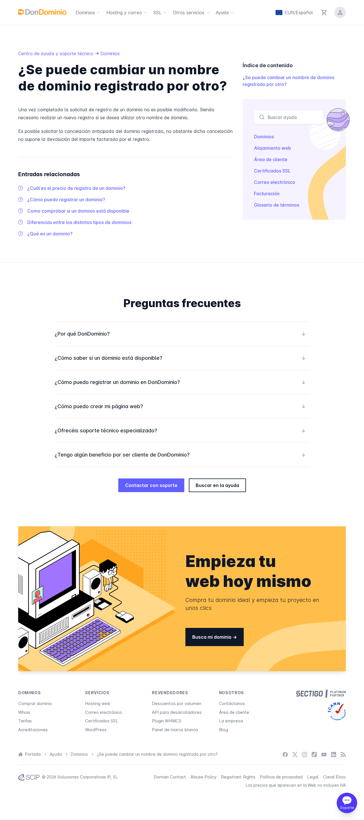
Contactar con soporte (151, 485)
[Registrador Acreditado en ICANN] (337, 711)
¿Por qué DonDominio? (180, 334)
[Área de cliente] (340, 12)
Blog (223, 729)
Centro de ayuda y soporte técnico (56, 53)
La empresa (231, 721)
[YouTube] (323, 754)
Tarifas (25, 721)
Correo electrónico (274, 182)
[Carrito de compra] (324, 12)
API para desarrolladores (177, 712)
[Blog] (343, 754)
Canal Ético (334, 777)
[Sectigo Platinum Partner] (321, 694)
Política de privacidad (281, 777)
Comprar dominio (35, 703)
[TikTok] (314, 754)
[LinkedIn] (333, 754)
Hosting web (97, 703)
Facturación (267, 193)
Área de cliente (271, 159)
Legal (312, 777)
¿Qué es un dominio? (50, 234)
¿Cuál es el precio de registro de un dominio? (76, 188)
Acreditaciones (33, 729)
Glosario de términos (276, 205)
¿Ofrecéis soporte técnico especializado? (180, 430)
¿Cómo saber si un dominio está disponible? (180, 358)
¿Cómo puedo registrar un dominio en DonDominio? (180, 382)
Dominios (85, 12)
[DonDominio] (42, 12)
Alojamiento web (272, 148)
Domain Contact (170, 777)
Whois (24, 712)
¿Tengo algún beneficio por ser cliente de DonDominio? (180, 455)
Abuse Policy (203, 777)
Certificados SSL (272, 171)
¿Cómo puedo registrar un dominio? (66, 199)
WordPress (96, 729)
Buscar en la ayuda (217, 485)
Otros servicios (188, 12)
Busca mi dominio (212, 637)
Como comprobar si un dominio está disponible (78, 211)
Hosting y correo (124, 12)
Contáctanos (232, 703)
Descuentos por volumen (176, 703)
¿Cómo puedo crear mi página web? (180, 406)
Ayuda (222, 12)
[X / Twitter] (294, 754)
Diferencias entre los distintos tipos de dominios (79, 222)
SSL (157, 12)
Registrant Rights (238, 777)
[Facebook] (285, 754)
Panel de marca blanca (175, 729)
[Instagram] (304, 754)
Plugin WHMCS (166, 721)
